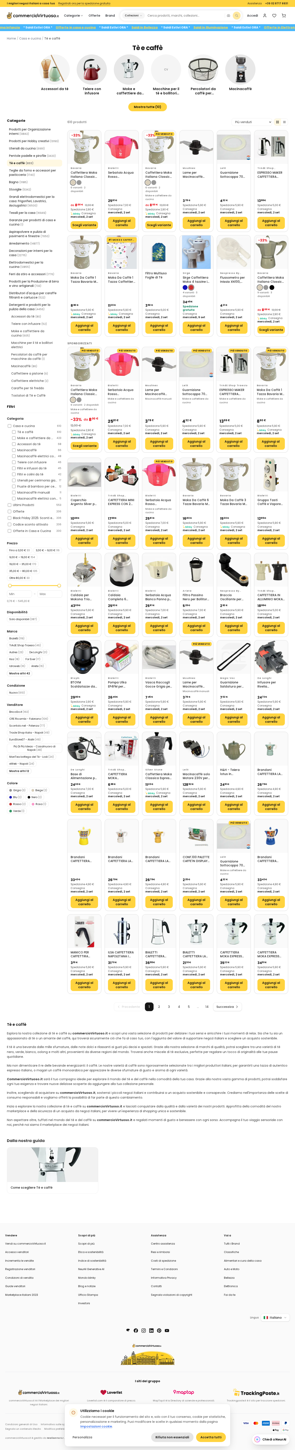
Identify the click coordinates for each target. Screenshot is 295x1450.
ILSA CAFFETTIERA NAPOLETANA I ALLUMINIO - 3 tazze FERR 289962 (121, 955)
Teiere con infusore (29, 324)
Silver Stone (154, 769)
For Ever (32, 659)
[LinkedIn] (151, 1330)
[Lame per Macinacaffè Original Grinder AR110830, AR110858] (196, 147)
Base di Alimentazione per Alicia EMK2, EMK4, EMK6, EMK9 (84, 776)
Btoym (75, 678)
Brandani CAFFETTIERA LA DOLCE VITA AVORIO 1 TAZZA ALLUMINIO (120, 859)
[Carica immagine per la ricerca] (228, 16)
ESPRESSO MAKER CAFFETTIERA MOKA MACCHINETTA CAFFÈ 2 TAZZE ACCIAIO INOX (269, 175)
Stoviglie (20, 189)
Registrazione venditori (20, 1269)
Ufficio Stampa (88, 1295)
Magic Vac (227, 678)
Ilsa (14, 659)
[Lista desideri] (274, 15)
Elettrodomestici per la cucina (26, 264)
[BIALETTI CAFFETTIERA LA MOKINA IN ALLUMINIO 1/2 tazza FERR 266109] (196, 931)
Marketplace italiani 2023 (21, 1295)
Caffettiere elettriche (29, 381)
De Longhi (38, 652)
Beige (41, 790)
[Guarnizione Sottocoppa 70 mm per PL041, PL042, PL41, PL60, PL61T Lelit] (234, 147)
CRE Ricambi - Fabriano (28, 719)
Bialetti (16, 638)
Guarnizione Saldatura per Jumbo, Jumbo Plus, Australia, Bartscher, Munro (233, 685)
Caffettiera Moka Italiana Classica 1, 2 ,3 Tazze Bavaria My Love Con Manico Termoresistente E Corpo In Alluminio (84, 175)
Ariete (37, 666)
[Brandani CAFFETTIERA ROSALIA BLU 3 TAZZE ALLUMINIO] (271, 836)
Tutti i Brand (232, 1243)
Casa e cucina (30, 38)
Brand (110, 15)
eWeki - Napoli (21, 763)
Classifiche (231, 1252)
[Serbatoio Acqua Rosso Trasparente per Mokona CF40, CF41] (121, 147)
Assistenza (254, 3)
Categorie (72, 15)
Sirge (186, 273)
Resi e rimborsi (160, 1252)
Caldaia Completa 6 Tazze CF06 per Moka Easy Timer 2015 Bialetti (121, 597)
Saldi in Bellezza (174, 27)
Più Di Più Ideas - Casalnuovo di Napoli (35, 748)
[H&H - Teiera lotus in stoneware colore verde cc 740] (234, 748)
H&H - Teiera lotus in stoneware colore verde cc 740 (233, 772)
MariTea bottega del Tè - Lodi (31, 757)
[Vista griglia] (277, 122)
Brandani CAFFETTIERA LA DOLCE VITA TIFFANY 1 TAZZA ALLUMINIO (269, 772)
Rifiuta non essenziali (172, 1437)
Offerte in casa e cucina (105, 27)
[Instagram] (143, 1330)
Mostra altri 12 (19, 771)
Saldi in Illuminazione (240, 27)
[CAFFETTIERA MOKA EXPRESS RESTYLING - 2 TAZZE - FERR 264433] (234, 931)
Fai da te (229, 1295)
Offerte (94, 15)
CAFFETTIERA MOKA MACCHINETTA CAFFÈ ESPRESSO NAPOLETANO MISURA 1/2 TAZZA (121, 776)
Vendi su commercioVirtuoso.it (25, 1243)
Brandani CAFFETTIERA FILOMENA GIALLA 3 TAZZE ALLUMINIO (83, 859)
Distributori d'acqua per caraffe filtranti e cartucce (33, 295)
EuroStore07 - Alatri (25, 739)
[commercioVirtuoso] (33, 15)
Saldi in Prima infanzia (31, 27)
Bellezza (229, 1278)
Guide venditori (15, 1286)
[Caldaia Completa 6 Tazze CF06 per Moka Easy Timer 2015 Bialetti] (121, 570)
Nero (37, 797)
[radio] (73, 182)
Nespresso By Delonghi (229, 591)
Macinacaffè (24, 366)
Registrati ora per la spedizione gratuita (84, 3)
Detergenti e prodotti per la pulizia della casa (29, 307)
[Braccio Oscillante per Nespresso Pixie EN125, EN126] (234, 570)
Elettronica (231, 1286)
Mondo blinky (87, 1278)
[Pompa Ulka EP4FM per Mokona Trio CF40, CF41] (121, 657)
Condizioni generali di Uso (21, 1424)
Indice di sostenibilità (92, 1261)
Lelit (223, 168)
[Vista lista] (284, 122)
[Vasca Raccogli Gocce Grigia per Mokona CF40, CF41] (159, 657)
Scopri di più (86, 1243)
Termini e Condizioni (164, 1269)
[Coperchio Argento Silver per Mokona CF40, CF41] (84, 474)
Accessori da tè (26, 316)
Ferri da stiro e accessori (31, 274)
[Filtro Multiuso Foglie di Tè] (159, 252)
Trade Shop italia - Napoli (29, 732)
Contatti (156, 1286)
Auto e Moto (231, 1269)
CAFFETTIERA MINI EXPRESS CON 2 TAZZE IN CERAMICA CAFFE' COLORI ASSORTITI (121, 502)
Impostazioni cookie (96, 1426)
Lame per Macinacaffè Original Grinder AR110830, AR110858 (195, 175)
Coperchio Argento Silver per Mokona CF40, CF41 (84, 502)
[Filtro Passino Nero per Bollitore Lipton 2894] (196, 570)
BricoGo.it (19, 712)
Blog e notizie (86, 1286)
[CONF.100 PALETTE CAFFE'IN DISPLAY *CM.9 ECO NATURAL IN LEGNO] (196, 836)
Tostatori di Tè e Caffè (28, 395)
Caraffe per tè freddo (27, 388)
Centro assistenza (163, 1243)
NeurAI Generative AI (91, 1269)
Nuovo (17, 692)
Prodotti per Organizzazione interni (30, 131)
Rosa (41, 804)
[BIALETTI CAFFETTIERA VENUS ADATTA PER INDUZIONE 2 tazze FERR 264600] (159, 931)
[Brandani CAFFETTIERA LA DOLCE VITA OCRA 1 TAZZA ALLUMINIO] (159, 836)
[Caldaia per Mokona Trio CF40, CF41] (84, 570)
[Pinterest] (159, 1330)
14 (207, 1007)
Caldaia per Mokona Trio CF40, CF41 (80, 597)
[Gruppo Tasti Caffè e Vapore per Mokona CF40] (271, 474)
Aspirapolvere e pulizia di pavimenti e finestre (29, 234)
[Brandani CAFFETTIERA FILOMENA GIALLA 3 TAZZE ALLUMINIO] (84, 836)
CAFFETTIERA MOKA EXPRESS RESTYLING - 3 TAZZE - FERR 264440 (268, 955)
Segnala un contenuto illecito (23, 1429)
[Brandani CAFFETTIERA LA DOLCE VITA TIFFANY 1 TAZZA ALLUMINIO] (271, 748)
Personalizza (82, 1437)
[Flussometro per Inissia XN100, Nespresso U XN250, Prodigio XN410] (234, 252)
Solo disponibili (23, 619)
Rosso (19, 804)
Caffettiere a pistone (29, 373)
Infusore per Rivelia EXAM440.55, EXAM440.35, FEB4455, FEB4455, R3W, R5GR (271, 685)
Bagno (18, 182)
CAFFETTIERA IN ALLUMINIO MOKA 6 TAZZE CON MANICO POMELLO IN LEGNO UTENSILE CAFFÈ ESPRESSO (270, 597)
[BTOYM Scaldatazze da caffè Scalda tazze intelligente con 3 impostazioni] (84, 657)
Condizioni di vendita (19, 1278)
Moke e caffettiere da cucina (27, 333)
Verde (18, 811)
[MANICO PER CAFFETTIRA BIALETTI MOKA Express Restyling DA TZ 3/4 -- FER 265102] (84, 931)
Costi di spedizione (163, 1261)
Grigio (19, 790)
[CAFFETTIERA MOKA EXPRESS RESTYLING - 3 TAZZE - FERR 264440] (271, 931)
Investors (84, 1303)
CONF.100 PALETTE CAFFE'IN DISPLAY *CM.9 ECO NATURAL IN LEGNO (196, 859)
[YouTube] (167, 1330)
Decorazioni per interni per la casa (30, 253)
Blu (17, 797)
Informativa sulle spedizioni (58, 1424)
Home (11, 38)
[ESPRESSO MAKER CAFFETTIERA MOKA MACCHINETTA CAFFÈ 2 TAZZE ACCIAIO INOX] (271, 147)
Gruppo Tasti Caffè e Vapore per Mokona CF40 (270, 502)
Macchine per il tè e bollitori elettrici (32, 345)
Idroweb (17, 666)
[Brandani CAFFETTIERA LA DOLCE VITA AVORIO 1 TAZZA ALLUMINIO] (121, 836)
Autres (16, 652)
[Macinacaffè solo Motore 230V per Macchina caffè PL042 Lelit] (196, 748)
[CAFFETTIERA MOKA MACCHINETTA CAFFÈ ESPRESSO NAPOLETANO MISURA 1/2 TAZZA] (121, 748)
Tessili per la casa (27, 213)
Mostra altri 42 (19, 673)
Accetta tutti (211, 1437)
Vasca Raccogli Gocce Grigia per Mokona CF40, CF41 (158, 685)
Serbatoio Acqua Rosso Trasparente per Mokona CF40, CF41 (121, 175)
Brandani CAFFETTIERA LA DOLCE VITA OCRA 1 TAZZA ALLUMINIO (158, 859)
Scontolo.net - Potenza (27, 725)
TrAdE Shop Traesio (25, 645)
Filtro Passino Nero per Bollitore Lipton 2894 (196, 597)
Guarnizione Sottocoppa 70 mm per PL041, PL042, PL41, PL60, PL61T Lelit (233, 175)
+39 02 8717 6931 (276, 3)
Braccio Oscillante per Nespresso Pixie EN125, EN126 (231, 597)
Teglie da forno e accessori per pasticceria (32, 172)
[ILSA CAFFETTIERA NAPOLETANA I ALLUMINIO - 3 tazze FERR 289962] (121, 931)
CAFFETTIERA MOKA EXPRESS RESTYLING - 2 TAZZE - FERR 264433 (231, 955)
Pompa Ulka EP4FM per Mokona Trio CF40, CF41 (117, 685)
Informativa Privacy (164, 1278)
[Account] (264, 15)
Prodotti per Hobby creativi (34, 141)
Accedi (252, 15)
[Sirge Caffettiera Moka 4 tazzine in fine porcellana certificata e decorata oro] (196, 252)
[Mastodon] (128, 1330)
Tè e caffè (21, 163)
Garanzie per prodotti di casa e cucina (32, 222)
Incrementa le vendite (19, 1261)
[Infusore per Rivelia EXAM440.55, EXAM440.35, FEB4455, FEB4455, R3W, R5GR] (271, 657)
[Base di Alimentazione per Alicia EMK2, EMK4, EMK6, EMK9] (84, 748)
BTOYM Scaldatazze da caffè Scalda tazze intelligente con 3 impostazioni (84, 685)
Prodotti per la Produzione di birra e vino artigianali (34, 283)
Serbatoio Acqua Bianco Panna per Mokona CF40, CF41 (158, 597)
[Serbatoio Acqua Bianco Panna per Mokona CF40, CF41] (159, 570)
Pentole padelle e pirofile (32, 156)
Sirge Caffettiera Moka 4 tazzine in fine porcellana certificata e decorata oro (196, 280)
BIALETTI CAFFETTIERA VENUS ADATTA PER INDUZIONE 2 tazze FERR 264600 (157, 955)
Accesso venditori (17, 1252)
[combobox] (184, 15)
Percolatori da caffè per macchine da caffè (29, 356)
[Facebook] (136, 1330)
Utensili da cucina (27, 148)
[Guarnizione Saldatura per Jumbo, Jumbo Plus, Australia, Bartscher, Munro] (234, 657)
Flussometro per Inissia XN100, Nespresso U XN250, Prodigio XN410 (232, 280)
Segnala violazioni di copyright (171, 1295)
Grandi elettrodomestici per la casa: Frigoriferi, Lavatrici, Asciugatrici (31, 201)
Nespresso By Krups (229, 273)
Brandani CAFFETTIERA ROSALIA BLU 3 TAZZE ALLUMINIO (270, 859)
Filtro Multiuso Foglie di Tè (156, 276)
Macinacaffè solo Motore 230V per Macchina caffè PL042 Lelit (196, 776)
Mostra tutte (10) (147, 107)
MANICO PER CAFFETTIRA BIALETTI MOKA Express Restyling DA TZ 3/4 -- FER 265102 (84, 955)
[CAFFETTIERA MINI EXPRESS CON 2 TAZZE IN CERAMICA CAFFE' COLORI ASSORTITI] (121, 474)
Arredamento (24, 243)
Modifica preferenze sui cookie (63, 1429)
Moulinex (189, 168)
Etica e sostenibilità (90, 1252)
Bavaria (76, 168)
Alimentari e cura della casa (243, 1261)
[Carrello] (283, 15)
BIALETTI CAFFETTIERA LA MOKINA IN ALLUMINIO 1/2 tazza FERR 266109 (194, 955)
